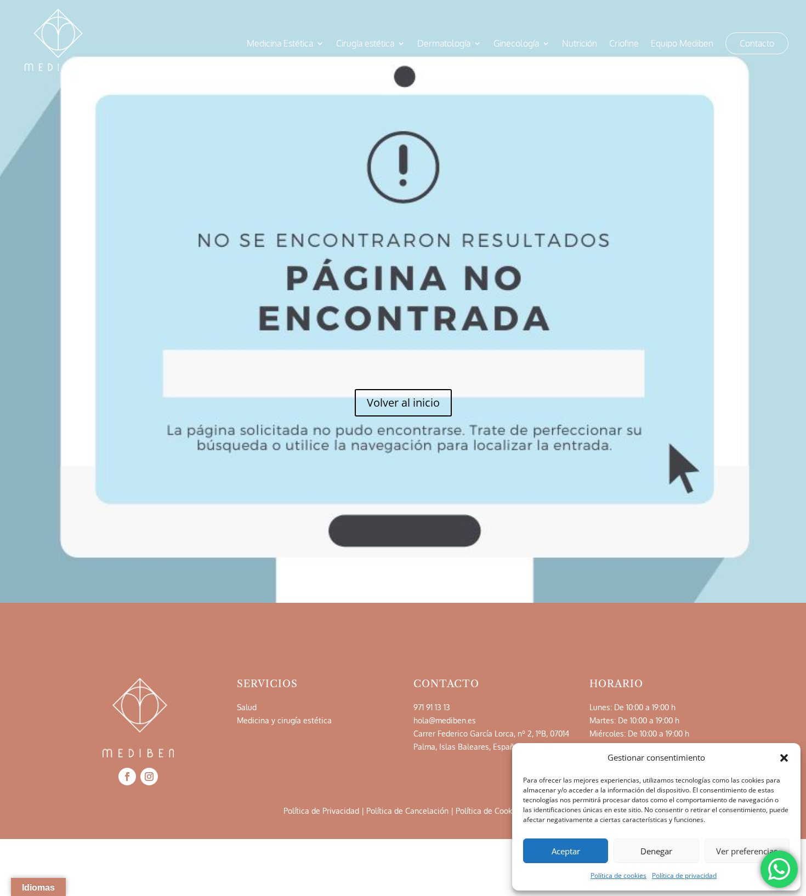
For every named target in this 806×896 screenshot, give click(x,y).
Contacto (757, 43)
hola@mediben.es (444, 720)
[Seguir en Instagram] (149, 776)
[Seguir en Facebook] (127, 776)
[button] (784, 757)
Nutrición (579, 44)
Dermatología (443, 44)
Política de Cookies (489, 810)
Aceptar (566, 851)
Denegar (656, 851)
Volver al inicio (403, 402)
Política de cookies (618, 875)
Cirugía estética (365, 44)
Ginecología (516, 44)
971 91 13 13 (431, 707)
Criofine (624, 44)
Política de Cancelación (407, 810)
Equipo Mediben (682, 44)
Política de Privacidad (321, 810)
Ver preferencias (746, 851)
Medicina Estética (280, 44)
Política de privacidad (684, 875)
